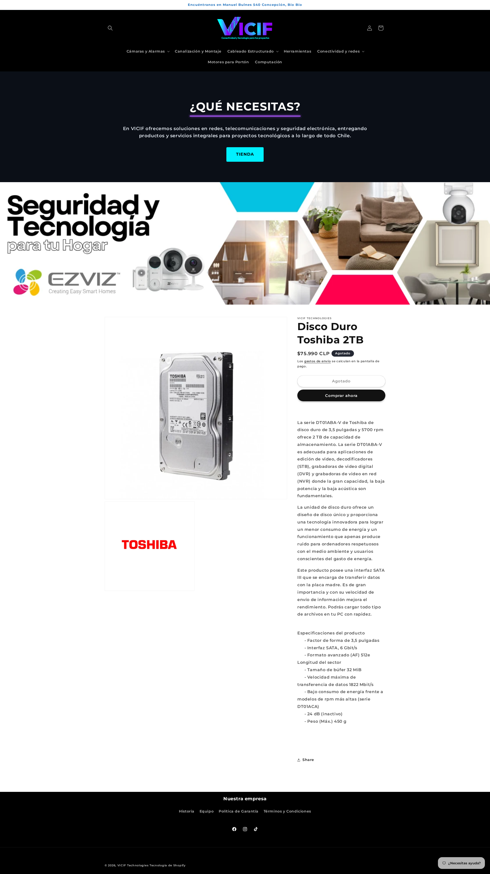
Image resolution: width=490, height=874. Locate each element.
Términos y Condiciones (287, 811)
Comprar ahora (341, 395)
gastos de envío (317, 361)
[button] (110, 28)
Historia (186, 811)
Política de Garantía (239, 811)
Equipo (207, 811)
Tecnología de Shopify (168, 865)
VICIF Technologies (133, 865)
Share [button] (308, 759)
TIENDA (245, 154)
